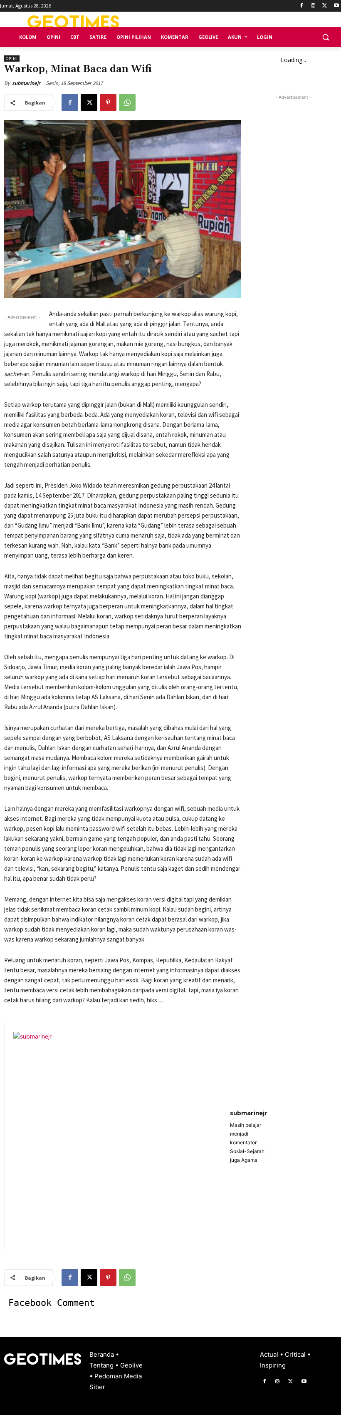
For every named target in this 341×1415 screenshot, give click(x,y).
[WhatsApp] (127, 102)
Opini (12, 58)
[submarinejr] (117, 1136)
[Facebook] (301, 6)
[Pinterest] (108, 102)
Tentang (102, 1365)
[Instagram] (313, 6)
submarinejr (26, 83)
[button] (325, 37)
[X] (324, 6)
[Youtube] (336, 6)
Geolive (131, 1365)
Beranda (102, 1354)
